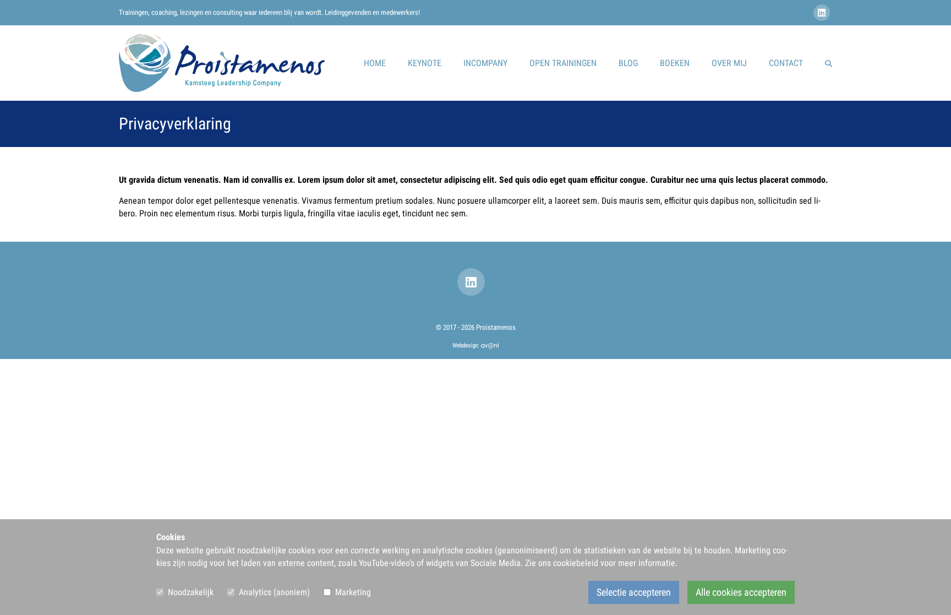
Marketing (353, 592)
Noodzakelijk (191, 592)
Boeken (675, 63)
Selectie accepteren (634, 592)
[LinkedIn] (822, 13)
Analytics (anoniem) (274, 592)
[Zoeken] (828, 63)
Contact (786, 63)
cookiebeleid (575, 563)
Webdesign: (466, 345)
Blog (628, 63)
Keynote (424, 63)
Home (375, 63)
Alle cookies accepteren (741, 592)
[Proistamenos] (222, 63)
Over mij (729, 63)
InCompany (485, 63)
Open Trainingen (563, 63)
